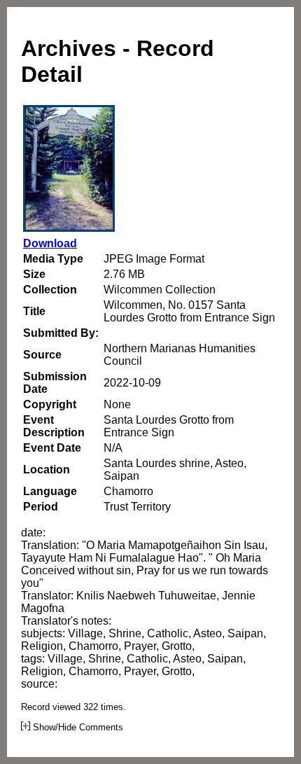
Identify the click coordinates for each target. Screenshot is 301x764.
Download (50, 243)
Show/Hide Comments (76, 727)
